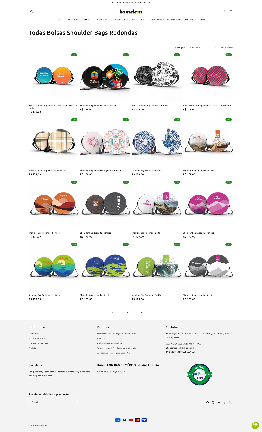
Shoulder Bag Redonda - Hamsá (146, 170)
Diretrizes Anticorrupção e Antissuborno (116, 333)
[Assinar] (75, 402)
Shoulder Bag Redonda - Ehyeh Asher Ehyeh (101, 170)
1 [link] (112, 312)
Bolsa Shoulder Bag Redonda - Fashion (47, 170)
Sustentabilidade (37, 338)
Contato (32, 348)
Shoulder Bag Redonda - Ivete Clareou (98, 106)
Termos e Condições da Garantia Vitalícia (116, 348)
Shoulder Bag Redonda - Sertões (198, 170)
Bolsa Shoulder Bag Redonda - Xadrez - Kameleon (207, 106)
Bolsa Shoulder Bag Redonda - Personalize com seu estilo (53, 107)
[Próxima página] (149, 312)
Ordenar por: (179, 47)
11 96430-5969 (174, 351)
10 (142, 312)
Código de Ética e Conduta (109, 343)
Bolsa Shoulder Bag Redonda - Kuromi (150, 106)
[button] (32, 12)
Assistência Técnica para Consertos (113, 352)
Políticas (101, 338)
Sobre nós (33, 333)
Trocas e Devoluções (38, 343)
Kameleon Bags (41, 425)
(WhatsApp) (188, 351)
